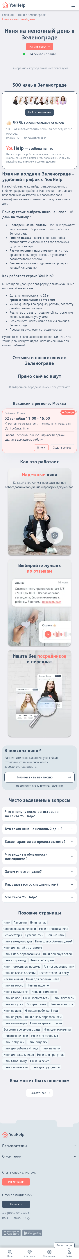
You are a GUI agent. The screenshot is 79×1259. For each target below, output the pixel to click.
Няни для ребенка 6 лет (42, 979)
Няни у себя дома (42, 960)
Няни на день (12, 1011)
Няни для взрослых (44, 1036)
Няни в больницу (15, 1061)
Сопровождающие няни (19, 929)
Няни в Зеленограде (32, 15)
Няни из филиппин (44, 992)
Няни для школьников (18, 1055)
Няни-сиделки (37, 1042)
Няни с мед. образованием (43, 1017)
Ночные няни (55, 935)
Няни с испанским (15, 1067)
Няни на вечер (39, 1061)
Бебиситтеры (12, 935)
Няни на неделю (38, 985)
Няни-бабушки (13, 1042)
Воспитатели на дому (54, 973)
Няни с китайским (15, 992)
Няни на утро (12, 1017)
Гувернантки (34, 935)
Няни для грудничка (45, 1067)
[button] (39, 814)
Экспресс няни (36, 1004)
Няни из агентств (61, 1004)
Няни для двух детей (57, 954)
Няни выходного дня (17, 941)
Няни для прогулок (50, 1055)
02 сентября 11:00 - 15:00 (27, 418)
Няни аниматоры (15, 1023)
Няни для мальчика (57, 1029)
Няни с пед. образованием (21, 954)
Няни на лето (51, 1048)
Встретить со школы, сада (21, 1029)
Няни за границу (14, 960)
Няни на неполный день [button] (18, 19)
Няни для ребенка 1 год (41, 1011)
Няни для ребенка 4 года (20, 1048)
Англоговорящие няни (59, 966)
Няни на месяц (13, 985)
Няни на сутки (13, 1004)
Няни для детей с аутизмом (22, 948)
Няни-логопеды (64, 998)
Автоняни (20, 922)
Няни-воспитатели (36, 998)
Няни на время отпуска (46, 1023)
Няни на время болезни (19, 973)
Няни (6, 922)
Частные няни (13, 979)
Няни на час (38, 922)
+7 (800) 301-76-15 (16, 1213)
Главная (8, 15)
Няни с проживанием (53, 929)
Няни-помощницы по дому (21, 966)
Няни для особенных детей (53, 941)
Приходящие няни (15, 1036)
